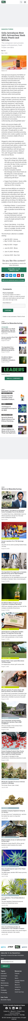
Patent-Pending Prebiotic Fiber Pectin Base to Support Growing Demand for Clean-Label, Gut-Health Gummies (12, 753)
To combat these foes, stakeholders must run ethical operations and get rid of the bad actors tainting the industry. (13, 515)
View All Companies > (14, 378)
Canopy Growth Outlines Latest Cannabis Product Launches (7, 397)
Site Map (22, 1015)
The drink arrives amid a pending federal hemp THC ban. (13, 545)
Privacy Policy (21, 1011)
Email (2, 958)
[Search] (21, 2)
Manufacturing (7, 29)
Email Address (7, 302)
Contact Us (6, 1011)
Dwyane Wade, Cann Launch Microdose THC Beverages (12, 661)
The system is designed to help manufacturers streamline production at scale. (13, 757)
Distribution (5, 629)
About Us (13, 1011)
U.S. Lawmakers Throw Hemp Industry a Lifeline (13, 898)
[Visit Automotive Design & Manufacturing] (24, 947)
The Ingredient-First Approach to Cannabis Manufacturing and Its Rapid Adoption (7, 348)
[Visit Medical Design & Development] (3, 947)
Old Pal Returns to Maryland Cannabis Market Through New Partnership (12, 632)
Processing (5, 718)
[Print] (2, 275)
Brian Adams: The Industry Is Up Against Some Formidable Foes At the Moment (13, 511)
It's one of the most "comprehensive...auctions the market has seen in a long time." (13, 815)
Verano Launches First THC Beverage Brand (9, 338)
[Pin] (18, 275)
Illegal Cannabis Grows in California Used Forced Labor (13, 840)
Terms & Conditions (15, 1013)
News (3, 837)
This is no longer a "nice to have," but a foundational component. (11, 726)
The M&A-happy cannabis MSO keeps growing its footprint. (14, 873)
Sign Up (5, 966)
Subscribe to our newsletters (14, 269)
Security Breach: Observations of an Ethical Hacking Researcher (8, 419)
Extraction (5, 569)
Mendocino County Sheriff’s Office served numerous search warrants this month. (12, 844)
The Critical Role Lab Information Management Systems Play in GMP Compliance (11, 722)
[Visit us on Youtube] (17, 1008)
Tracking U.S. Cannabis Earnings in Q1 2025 (9, 408)
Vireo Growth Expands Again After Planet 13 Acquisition (13, 869)
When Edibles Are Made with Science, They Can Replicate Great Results (8, 330)
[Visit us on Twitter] (10, 1008)
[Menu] (25, 2)
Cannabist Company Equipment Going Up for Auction (13, 811)
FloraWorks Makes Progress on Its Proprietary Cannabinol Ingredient (8, 358)
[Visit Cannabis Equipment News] (17, 947)
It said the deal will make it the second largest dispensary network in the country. (13, 931)
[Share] (6, 275)
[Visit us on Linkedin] (13, 1008)
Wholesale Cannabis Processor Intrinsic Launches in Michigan (13, 782)
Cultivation (5, 895)
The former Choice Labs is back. (10, 785)
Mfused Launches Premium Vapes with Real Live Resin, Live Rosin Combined (12, 690)
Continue (8, 310)
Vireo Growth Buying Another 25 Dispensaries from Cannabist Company (12, 927)
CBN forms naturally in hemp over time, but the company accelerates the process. (14, 607)
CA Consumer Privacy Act (11, 1015)
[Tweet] (14, 275)
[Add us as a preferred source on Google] (22, 275)
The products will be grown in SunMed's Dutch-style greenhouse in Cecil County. (12, 636)
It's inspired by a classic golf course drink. (12, 664)
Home (4, 404)
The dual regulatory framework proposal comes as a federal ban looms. (12, 902)
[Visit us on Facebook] (6, 1008)
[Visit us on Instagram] (20, 1008)
